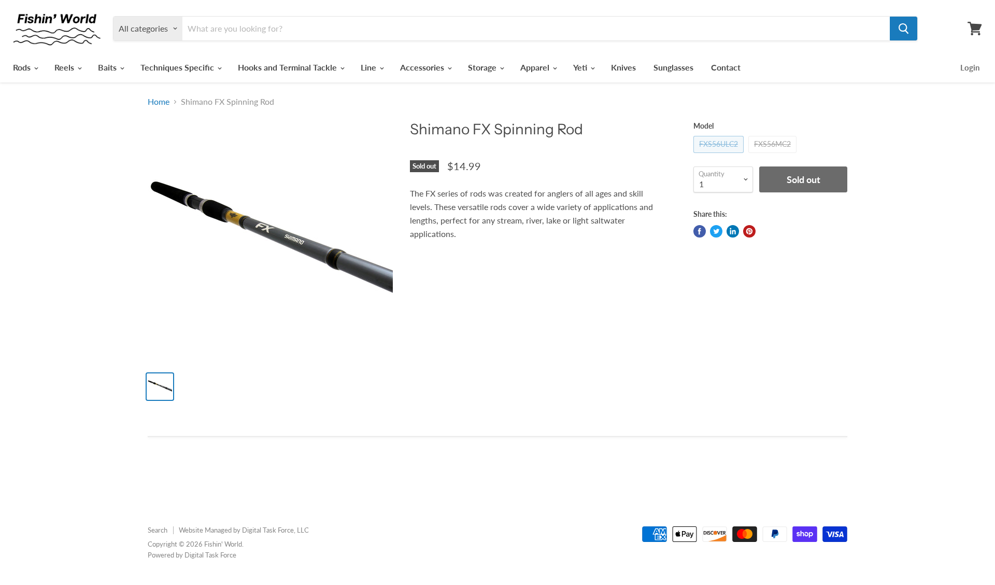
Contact (726, 67)
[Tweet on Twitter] (716, 231)
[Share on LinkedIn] (733, 231)
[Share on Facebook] (699, 231)
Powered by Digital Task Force (192, 555)
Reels (65, 67)
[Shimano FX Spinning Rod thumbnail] (160, 386)
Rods (23, 67)
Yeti (581, 67)
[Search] (903, 28)
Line (369, 67)
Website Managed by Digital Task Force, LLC (244, 530)
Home (158, 101)
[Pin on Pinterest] (749, 231)
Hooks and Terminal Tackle (288, 67)
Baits (108, 67)
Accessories (423, 67)
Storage (483, 67)
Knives (623, 67)
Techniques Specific (178, 67)
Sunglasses (673, 67)
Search (157, 530)
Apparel (535, 67)
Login (969, 67)
